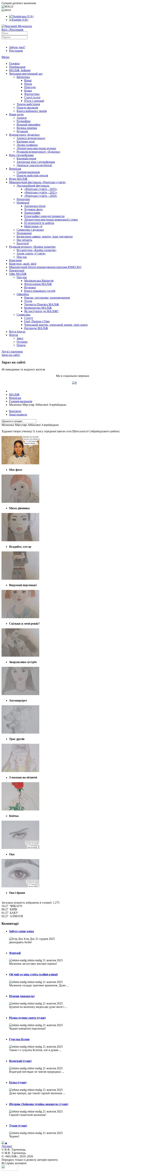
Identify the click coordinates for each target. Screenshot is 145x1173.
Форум (13, 335)
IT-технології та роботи (39, 223)
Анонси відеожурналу (31, 138)
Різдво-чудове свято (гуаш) (27, 1017)
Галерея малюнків (28, 172)
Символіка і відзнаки (30, 229)
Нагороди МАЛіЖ (36, 328)
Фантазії (15, 952)
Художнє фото (33, 209)
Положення (24, 233)
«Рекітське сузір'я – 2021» (40, 192)
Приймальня (17, 66)
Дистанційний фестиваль (33, 185)
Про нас (22, 256)
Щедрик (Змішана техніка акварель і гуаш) (38, 1104)
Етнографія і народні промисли (44, 216)
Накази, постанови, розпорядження (47, 297)
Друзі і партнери (12, 351)
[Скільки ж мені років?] (20, 617)
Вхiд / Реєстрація (12, 29)
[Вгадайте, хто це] (20, 540)
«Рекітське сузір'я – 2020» (40, 195)
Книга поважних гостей (39, 290)
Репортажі (23, 199)
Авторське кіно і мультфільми (36, 161)
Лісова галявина (27, 144)
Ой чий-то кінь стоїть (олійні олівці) (33, 974)
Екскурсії (23, 243)
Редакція (22, 131)
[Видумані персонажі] (20, 578)
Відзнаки (30, 287)
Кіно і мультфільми (21, 155)
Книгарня (15, 260)
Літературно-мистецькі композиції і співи (51, 219)
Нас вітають (24, 239)
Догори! (7, 1146)
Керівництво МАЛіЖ (38, 307)
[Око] (20, 847)
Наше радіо (16, 114)
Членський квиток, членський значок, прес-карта (56, 324)
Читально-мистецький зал (25, 73)
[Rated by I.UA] (10, 1169)
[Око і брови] (20, 886)
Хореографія (32, 212)
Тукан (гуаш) (18, 1125)
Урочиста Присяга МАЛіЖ (41, 304)
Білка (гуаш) (17, 1082)
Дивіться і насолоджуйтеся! (34, 165)
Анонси (22, 117)
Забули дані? (17, 47)
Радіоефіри (24, 121)
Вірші (28, 80)
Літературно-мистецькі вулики (36, 148)
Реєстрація (16, 50)
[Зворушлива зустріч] (20, 655)
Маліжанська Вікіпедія (38, 280)
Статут (28, 318)
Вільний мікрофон (28, 124)
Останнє (22, 341)
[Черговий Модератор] (17, 26)
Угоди (28, 301)
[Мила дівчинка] (20, 501)
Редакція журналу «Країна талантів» (32, 246)
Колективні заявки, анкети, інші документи (45, 236)
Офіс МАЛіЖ (17, 273)
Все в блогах (17, 331)
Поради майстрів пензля (32, 175)
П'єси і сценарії (34, 100)
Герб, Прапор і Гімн (37, 321)
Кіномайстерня (26, 158)
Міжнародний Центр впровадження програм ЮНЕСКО (45, 267)
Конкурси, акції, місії (22, 263)
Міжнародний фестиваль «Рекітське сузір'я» (37, 182)
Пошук (21, 345)
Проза (28, 83)
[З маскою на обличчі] (20, 771)
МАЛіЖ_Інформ (19, 70)
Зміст (20, 338)
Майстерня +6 (33, 226)
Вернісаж (15, 168)
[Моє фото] (20, 463)
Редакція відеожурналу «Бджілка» (38, 151)
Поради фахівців (27, 107)
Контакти (15, 411)
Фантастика (31, 94)
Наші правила (18, 414)
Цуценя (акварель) (22, 996)
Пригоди (30, 87)
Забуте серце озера (21, 931)
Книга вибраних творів (32, 111)
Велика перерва (27, 128)
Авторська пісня (34, 206)
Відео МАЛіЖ (18, 178)
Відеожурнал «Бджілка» (24, 134)
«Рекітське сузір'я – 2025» (40, 189)
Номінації (23, 202)
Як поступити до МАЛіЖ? (41, 311)
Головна (14, 63)
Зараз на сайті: (11, 354)
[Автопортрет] (20, 694)
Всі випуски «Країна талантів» (36, 250)
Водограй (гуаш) (20, 1061)
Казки (28, 90)
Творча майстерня (28, 104)
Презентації (16, 270)
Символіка (23, 314)
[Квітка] (20, 809)
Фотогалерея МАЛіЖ (38, 284)
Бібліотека (23, 77)
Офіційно (23, 294)
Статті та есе (32, 97)
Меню (5, 57)
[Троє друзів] (20, 732)
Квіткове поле (26, 141)
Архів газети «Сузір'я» (31, 253)
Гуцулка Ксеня (19, 1039)
